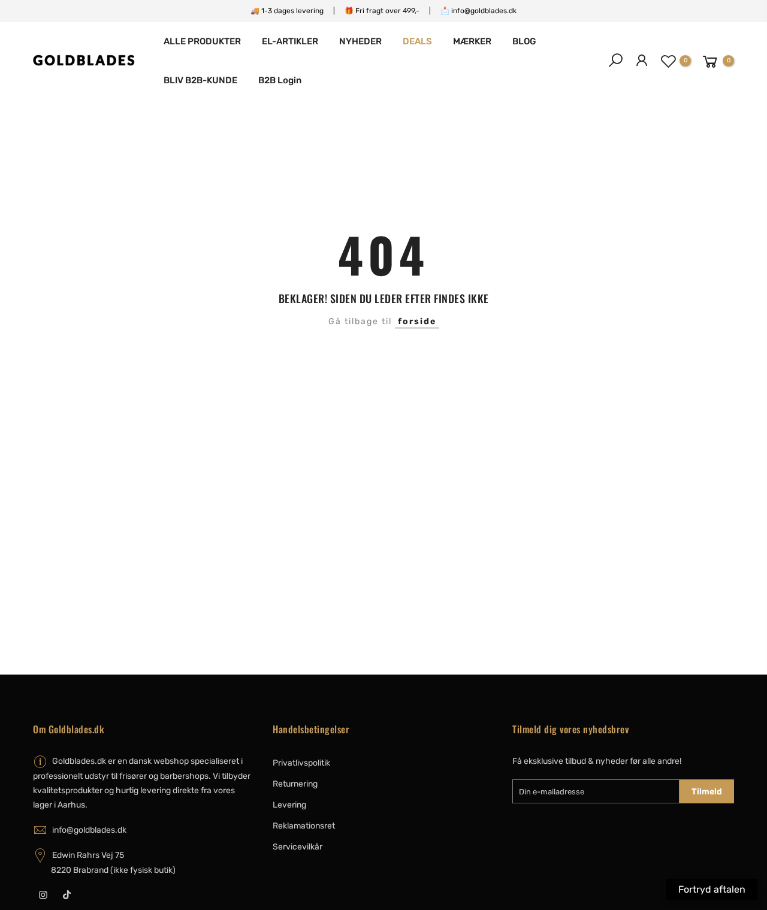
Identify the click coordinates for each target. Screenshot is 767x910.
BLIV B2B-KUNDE (200, 80)
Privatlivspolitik (301, 763)
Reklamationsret (304, 826)
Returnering (295, 784)
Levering (289, 805)
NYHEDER (360, 41)
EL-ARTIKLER (290, 41)
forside (417, 321)
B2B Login (279, 80)
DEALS (417, 41)
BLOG (524, 41)
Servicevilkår (297, 847)
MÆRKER (472, 41)
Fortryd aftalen (711, 889)
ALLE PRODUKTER (202, 41)
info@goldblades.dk (89, 830)
